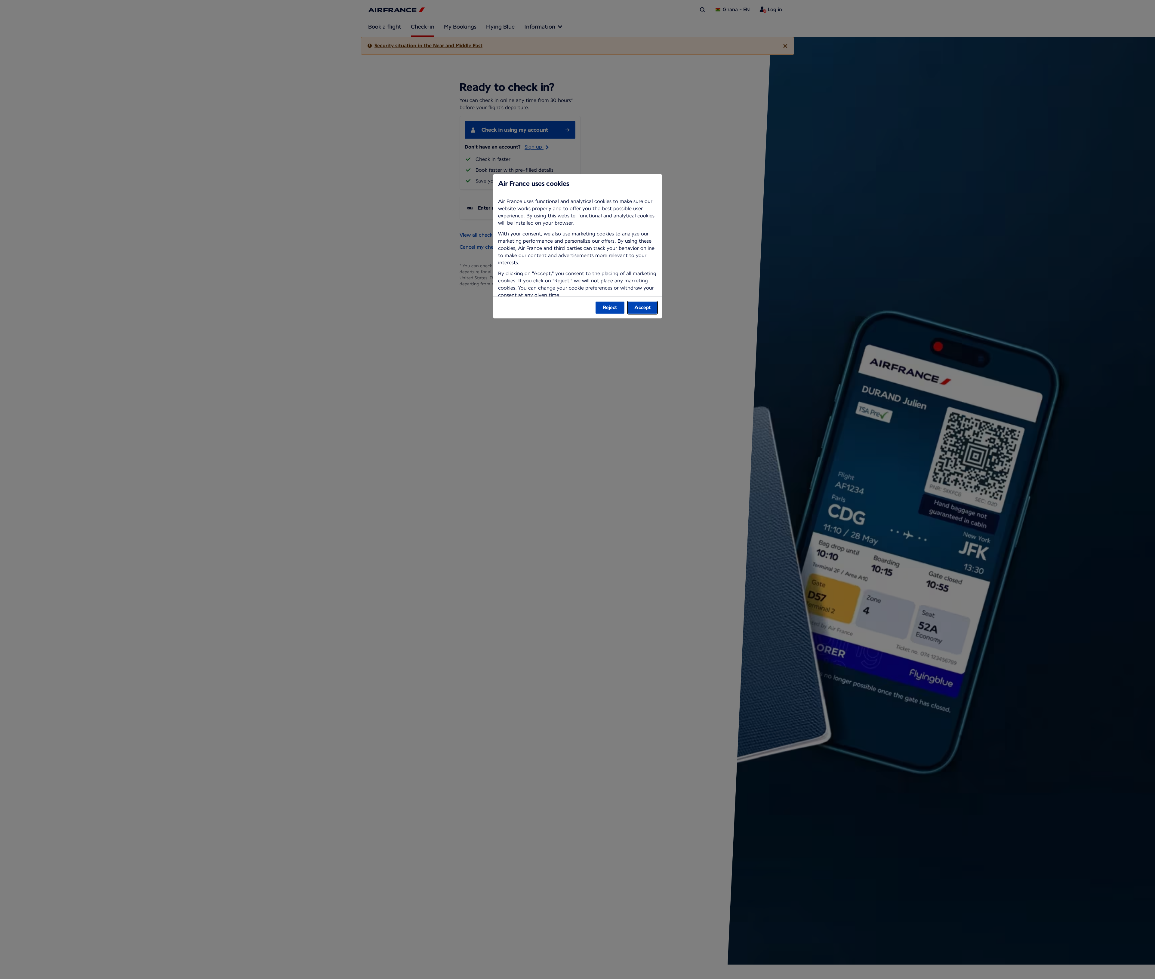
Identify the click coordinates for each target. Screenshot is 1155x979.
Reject (610, 307)
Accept (642, 307)
